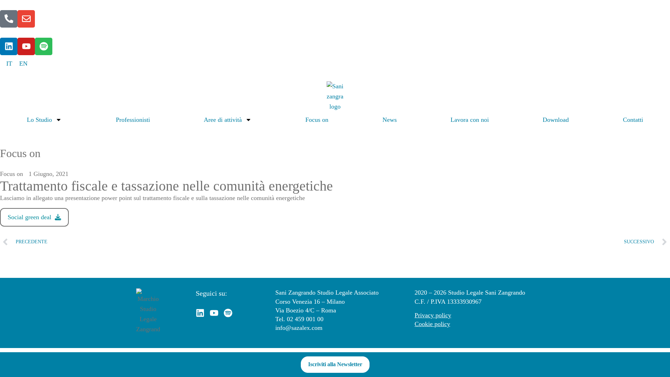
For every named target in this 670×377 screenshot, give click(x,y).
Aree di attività (223, 119)
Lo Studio (39, 119)
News (389, 119)
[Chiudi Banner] (663, 365)
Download (556, 119)
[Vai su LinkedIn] (8, 46)
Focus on (316, 119)
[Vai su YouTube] (26, 46)
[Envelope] (26, 19)
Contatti (633, 119)
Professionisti (133, 119)
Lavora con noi (470, 119)
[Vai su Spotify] (43, 46)
